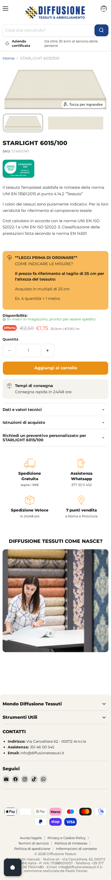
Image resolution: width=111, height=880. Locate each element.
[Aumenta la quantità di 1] (47, 350)
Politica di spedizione (32, 849)
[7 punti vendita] (81, 507)
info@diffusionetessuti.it (78, 867)
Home (8, 58)
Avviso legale (31, 838)
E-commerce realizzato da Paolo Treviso (64, 869)
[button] (23, 123)
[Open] (12, 867)
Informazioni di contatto (76, 849)
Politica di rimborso (70, 843)
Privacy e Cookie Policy (66, 838)
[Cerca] (101, 30)
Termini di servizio (33, 843)
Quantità (10, 339)
